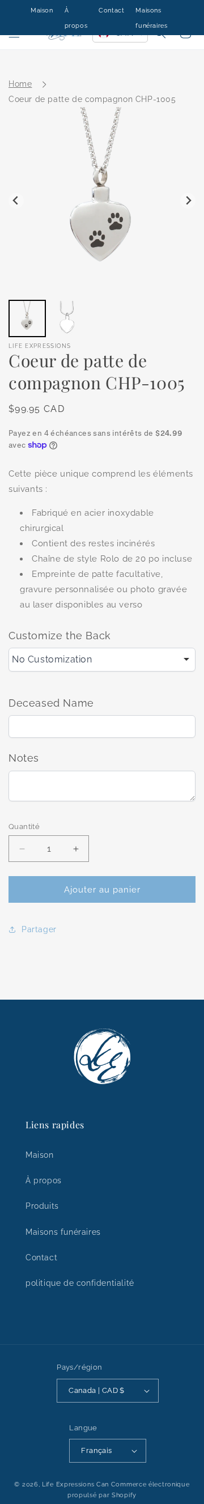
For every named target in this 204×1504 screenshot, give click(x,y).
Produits (42, 1205)
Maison (42, 10)
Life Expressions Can (75, 1484)
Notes (23, 758)
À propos (44, 1180)
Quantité (24, 826)
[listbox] (102, 660)
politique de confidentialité (80, 1283)
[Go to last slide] (16, 201)
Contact (111, 10)
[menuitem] (27, 318)
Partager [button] (39, 929)
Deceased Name (51, 703)
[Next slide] (188, 201)
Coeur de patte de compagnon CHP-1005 (92, 99)
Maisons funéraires (63, 1232)
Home (20, 83)
